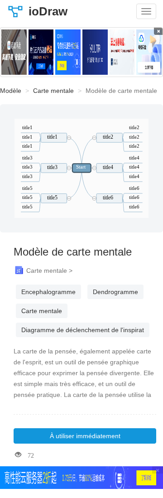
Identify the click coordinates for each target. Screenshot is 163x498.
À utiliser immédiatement (85, 436)
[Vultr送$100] (95, 52)
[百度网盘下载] (14, 52)
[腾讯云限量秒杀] (41, 52)
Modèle (10, 90)
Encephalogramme (48, 291)
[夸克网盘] (149, 52)
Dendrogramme (115, 291)
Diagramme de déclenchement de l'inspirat (82, 330)
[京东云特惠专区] (122, 52)
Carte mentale (53, 90)
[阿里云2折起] (68, 52)
